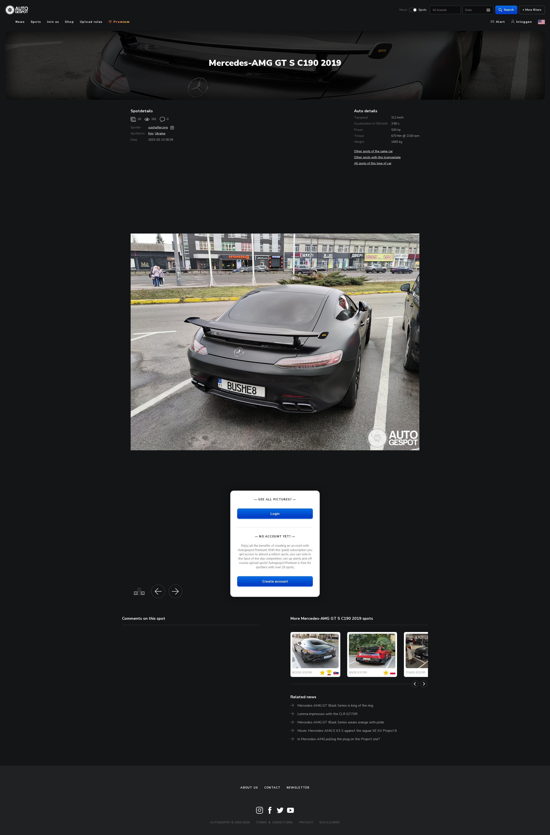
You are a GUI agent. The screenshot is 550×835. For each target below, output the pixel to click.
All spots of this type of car (372, 163)
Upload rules (91, 22)
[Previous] (415, 684)
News (403, 9)
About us (249, 788)
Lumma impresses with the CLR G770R (327, 714)
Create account (275, 581)
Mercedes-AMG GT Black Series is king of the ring (335, 705)
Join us (53, 22)
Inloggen (524, 22)
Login (275, 513)
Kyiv (150, 133)
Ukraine (160, 133)
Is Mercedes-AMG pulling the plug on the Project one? (338, 739)
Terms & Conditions (274, 822)
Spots (422, 9)
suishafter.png (158, 127)
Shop (69, 22)
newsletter (298, 788)
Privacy (306, 822)
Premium (121, 22)
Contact (272, 788)
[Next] (423, 684)
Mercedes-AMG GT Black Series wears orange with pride (340, 722)
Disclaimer (329, 822)
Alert (500, 22)
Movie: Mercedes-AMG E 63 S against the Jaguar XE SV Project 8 (347, 730)
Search (509, 10)
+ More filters (531, 10)
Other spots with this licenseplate (377, 157)
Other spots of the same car (373, 151)
